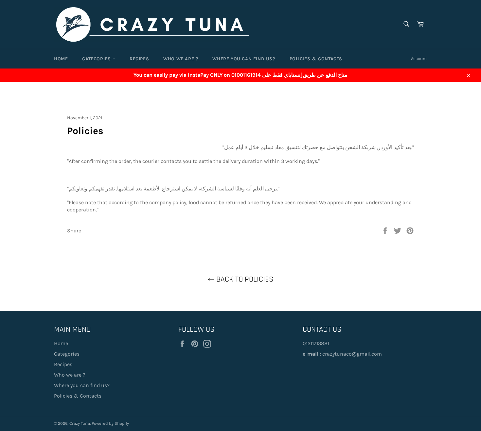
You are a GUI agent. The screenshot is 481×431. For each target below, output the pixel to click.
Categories (97, 59)
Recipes (139, 59)
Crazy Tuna (79, 423)
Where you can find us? (243, 59)
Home (61, 59)
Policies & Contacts (316, 59)
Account (419, 58)
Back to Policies (243, 279)
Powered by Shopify (110, 423)
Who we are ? (180, 59)
